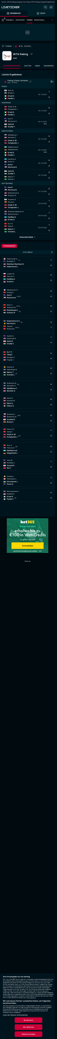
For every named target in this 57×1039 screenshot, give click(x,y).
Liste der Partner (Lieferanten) (15, 1015)
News (37, 66)
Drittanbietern (31, 997)
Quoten (27, 66)
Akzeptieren (28, 1020)
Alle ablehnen (28, 1027)
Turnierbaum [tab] (9, 246)
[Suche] (45, 7)
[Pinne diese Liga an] (31, 54)
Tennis (8, 46)
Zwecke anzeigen (28, 1034)
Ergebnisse (49, 66)
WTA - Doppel (25, 46)
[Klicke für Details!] (27, 94)
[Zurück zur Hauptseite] (14, 7)
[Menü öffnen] (51, 7)
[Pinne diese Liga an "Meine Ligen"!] (30, 81)
